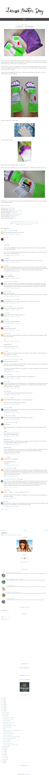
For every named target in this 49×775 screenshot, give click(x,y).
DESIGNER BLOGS (27, 774)
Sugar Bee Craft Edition (16, 213)
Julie (5, 265)
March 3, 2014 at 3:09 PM (10, 476)
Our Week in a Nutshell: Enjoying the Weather (11, 736)
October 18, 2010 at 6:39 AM (11, 444)
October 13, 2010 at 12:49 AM (12, 378)
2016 (3, 701)
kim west (6, 457)
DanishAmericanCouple (9, 468)
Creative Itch (13, 216)
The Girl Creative (18, 210)
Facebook (22, 221)
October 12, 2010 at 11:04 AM (12, 323)
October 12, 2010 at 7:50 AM (11, 262)
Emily (5, 237)
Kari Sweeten (7, 306)
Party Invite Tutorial (6, 720)
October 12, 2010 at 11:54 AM (12, 348)
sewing (31, 224)
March (4, 756)
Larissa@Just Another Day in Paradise (12, 359)
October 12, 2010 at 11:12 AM (12, 330)
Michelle (5, 381)
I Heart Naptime (11, 208)
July (4, 749)
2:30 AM (4, 728)
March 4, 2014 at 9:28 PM (10, 487)
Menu (24, 19)
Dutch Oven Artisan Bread (10, 585)
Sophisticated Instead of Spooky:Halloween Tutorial (12, 730)
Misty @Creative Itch (8, 415)
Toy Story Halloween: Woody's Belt (9, 738)
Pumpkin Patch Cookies (7, 731)
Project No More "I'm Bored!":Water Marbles (13, 592)
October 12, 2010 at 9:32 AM (11, 309)
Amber (5, 258)
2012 (3, 707)
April (4, 754)
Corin (5, 319)
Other (36, 221)
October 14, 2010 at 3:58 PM (11, 412)
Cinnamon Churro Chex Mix (10, 598)
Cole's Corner (7, 274)
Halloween (26, 224)
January (4, 759)
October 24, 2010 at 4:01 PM (11, 465)
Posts (3, 617)
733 (15, 218)
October (4, 715)
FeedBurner (27, 675)
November (5, 714)
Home (24, 530)
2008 (3, 762)
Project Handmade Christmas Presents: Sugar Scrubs (15, 579)
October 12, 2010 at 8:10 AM (11, 271)
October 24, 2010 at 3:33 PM (11, 453)
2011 (3, 709)
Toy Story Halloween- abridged (9, 717)
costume (22, 224)
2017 (3, 699)
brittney (5, 326)
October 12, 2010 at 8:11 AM (11, 278)
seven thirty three (7, 397)
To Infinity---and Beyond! (7, 735)
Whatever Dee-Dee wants (9, 230)
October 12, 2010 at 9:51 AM (11, 316)
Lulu (5, 351)
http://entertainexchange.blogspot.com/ (12, 432)
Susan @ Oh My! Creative (9, 422)
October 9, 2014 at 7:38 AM (11, 506)
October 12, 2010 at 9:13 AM (11, 303)
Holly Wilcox (6, 291)
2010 (3, 710)
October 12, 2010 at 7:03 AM (11, 234)
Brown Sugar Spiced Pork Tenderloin (10, 725)
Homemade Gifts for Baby (8, 743)
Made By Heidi (12, 209)
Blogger (26, 765)
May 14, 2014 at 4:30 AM (10, 498)
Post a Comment (4, 509)
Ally (4, 501)
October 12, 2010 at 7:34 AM (11, 255)
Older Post (45, 530)
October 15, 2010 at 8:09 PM (11, 419)
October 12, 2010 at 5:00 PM (11, 356)
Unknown (6, 333)
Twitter (27, 221)
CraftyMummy (7, 374)
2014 (3, 704)
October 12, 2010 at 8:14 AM (11, 288)
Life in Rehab (7, 407)
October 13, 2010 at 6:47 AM (11, 387)
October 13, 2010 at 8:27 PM (11, 394)
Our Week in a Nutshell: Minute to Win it (10, 744)
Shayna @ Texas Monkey (9, 281)
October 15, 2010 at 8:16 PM (11, 436)
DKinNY (5, 490)
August (4, 748)
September (5, 746)
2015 (3, 702)
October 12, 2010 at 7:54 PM (11, 371)
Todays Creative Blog (14, 215)
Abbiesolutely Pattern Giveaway (9, 722)
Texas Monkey (14, 212)
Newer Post (3, 530)
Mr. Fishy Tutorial (6, 741)
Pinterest (32, 221)
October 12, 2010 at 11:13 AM (12, 341)
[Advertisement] (24, 520)
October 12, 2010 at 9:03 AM (11, 296)
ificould (5, 313)
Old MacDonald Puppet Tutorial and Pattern (13, 572)
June (4, 751)
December (5, 712)
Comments (4, 619)
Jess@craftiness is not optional (10, 299)
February (5, 757)
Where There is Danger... (7, 723)
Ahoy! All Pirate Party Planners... (9, 733)
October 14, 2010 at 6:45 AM (11, 404)
